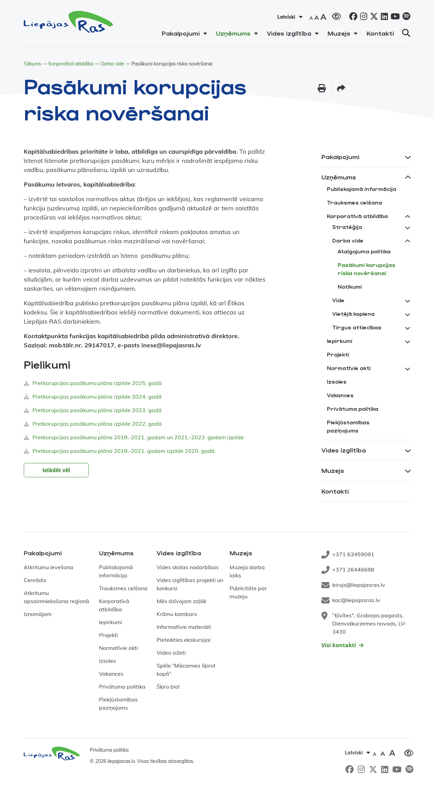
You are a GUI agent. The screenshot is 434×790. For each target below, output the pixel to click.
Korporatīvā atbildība (70, 64)
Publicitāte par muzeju (248, 592)
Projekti (338, 354)
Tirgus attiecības (356, 327)
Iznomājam (38, 614)
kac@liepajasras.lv (356, 600)
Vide (338, 300)
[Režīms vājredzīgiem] (336, 15)
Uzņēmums (233, 33)
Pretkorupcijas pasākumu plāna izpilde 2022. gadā (97, 423)
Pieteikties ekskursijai (184, 639)
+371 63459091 (353, 554)
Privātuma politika (352, 408)
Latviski (286, 17)
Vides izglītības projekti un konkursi (190, 584)
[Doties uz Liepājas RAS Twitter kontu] (372, 17)
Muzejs (339, 33)
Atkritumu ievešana (48, 567)
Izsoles (337, 381)
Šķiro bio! (168, 686)
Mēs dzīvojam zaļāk (181, 601)
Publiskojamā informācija (361, 189)
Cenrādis (35, 580)
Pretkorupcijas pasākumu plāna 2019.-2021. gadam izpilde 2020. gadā (124, 450)
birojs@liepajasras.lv (358, 584)
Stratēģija (347, 227)
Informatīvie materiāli (184, 626)
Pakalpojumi (181, 33)
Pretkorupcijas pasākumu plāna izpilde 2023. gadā (97, 410)
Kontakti (380, 33)
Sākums (32, 64)
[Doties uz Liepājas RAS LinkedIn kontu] (383, 17)
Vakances (340, 395)
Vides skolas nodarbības (188, 567)
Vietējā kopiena (353, 313)
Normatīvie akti (349, 368)
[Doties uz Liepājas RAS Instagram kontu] (362, 17)
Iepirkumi (339, 341)
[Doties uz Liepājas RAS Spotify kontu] (405, 17)
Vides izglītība (289, 33)
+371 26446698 (353, 569)
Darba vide (112, 64)
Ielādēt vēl (56, 470)
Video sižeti (171, 652)
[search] (406, 33)
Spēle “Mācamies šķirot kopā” (186, 669)
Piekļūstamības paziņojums (348, 426)
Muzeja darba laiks (247, 571)
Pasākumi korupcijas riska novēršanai (366, 269)
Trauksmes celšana (354, 202)
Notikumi (350, 286)
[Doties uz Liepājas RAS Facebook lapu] (352, 17)
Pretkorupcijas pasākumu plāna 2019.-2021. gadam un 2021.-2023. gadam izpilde (138, 437)
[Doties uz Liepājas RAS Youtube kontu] (394, 17)
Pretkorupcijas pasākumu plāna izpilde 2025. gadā (97, 383)
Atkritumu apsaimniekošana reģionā (56, 597)
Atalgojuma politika (364, 251)
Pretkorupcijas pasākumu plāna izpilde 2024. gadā (97, 396)
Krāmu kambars (177, 614)
